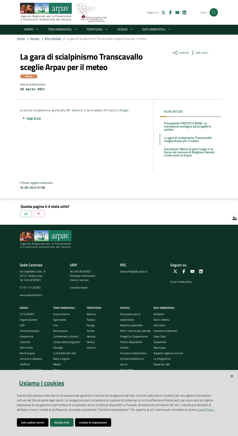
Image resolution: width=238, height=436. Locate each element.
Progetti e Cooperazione (134, 336)
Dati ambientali (154, 29)
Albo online (26, 347)
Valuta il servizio (79, 280)
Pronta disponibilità (131, 342)
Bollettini (158, 314)
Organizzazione (28, 320)
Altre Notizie (53, 38)
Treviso (90, 331)
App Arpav (159, 347)
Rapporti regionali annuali (168, 353)
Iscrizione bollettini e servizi (132, 361)
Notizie (34, 38)
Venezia (91, 336)
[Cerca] (214, 12)
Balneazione (60, 331)
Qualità (124, 347)
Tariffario (25, 364)
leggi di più (34, 118)
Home (21, 38)
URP (22, 325)
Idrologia (58, 347)
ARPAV (28, 29)
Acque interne (61, 314)
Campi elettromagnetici (66, 342)
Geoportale (159, 342)
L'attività (25, 342)
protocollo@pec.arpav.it (133, 271)
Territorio (94, 29)
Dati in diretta (161, 320)
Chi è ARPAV (27, 314)
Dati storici (159, 325)
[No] (38, 213)
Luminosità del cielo (64, 353)
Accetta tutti (61, 422)
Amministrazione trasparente (29, 333)
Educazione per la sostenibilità (130, 317)
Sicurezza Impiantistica (133, 353)
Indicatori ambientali (165, 331)
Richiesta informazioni (82, 276)
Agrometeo (59, 320)
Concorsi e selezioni (31, 359)
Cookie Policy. (205, 409)
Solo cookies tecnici (32, 422)
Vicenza (91, 347)
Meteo (57, 364)
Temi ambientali (60, 29)
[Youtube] (175, 12)
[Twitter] (162, 12)
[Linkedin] (182, 12)
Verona (91, 342)
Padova (91, 320)
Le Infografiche (162, 359)
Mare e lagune (61, 359)
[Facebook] (169, 12)
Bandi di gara (27, 353)
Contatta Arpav (79, 287)
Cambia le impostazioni (93, 422)
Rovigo (90, 325)
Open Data (159, 336)
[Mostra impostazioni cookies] (234, 218)
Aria (55, 325)
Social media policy (181, 282)
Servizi (122, 29)
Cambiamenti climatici (66, 336)
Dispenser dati (161, 364)
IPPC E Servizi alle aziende (135, 331)
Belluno (91, 314)
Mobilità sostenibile (131, 325)
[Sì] (26, 213)
